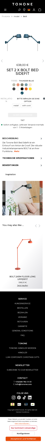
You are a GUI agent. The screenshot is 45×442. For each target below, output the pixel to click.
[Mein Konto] (34, 9)
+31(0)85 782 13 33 (23, 382)
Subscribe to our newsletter (22, 370)
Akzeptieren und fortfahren (23, 439)
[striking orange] (26, 88)
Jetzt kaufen (22, 285)
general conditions (22, 331)
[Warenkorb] (40, 9)
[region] (22, 198)
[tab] (22, 145)
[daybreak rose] (18, 84)
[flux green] (22, 84)
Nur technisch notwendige (23, 428)
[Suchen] (19, 9)
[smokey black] (22, 88)
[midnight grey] (13, 88)
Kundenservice (22, 303)
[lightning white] (30, 84)
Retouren (22, 322)
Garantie (22, 326)
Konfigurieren (23, 433)
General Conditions (22, 412)
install (16, 105)
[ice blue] (26, 84)
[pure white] (18, 88)
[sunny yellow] (30, 88)
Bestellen (22, 308)
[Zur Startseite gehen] (22, 4)
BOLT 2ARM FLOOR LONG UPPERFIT (22, 277)
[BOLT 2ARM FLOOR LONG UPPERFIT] (22, 253)
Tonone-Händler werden (22, 348)
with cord (26, 105)
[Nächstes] (43, 61)
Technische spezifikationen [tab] (18, 158)
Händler (22, 353)
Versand (22, 317)
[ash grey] (13, 84)
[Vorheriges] (2, 61)
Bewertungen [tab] (10, 165)
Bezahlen (23, 313)
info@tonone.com (23, 384)
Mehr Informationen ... (22, 423)
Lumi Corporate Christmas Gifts (22, 357)
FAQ (22, 335)
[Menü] (5, 9)
